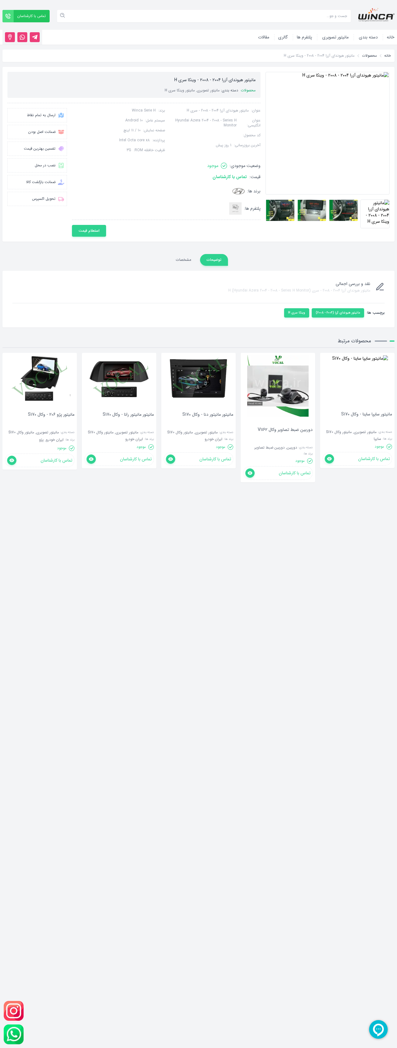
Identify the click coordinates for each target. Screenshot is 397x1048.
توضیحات (214, 260)
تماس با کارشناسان (229, 177)
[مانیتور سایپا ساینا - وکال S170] (366, 423)
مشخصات (183, 260)
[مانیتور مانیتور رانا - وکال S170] (128, 423)
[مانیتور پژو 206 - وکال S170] (51, 423)
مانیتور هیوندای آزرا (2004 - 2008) (338, 312)
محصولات (369, 55)
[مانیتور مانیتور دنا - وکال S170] (207, 423)
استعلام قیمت (89, 231)
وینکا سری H (296, 312)
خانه (387, 55)
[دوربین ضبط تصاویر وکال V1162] (285, 439)
